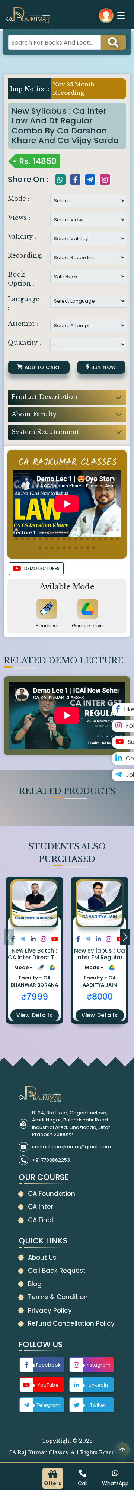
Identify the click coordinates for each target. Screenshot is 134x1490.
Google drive (87, 625)
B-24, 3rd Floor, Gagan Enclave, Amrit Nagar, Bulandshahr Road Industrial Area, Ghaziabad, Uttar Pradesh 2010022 (71, 1123)
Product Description (44, 396)
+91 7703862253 (51, 1160)
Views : (19, 217)
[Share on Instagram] (43, 939)
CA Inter (40, 1206)
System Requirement (45, 431)
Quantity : (24, 342)
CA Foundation (51, 1193)
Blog (35, 1284)
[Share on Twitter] (22, 939)
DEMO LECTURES (42, 568)
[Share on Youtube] (54, 939)
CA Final (40, 1220)
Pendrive (46, 625)
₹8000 (100, 997)
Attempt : (23, 323)
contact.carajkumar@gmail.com (71, 1146)
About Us (42, 1257)
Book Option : (21, 279)
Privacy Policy (50, 1310)
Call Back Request (57, 1270)
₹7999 (34, 997)
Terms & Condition (58, 1297)
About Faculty (34, 414)
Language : (23, 303)
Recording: (25, 255)
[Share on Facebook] (13, 939)
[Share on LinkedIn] (33, 939)
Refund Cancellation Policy (71, 1323)
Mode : (18, 198)
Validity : (22, 236)
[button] (16, 529)
